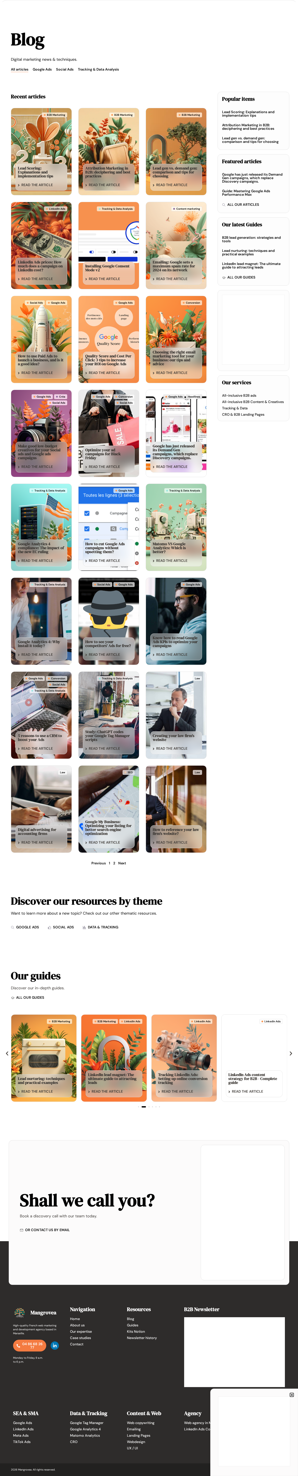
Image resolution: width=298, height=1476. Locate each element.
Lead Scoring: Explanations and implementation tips (248, 114)
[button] (7, 1053)
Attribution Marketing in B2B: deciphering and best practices (248, 127)
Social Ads (65, 69)
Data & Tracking (88, 1413)
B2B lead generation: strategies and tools (251, 239)
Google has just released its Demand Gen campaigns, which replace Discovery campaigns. (252, 178)
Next (122, 863)
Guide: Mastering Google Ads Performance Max (246, 193)
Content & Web (144, 1413)
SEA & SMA (26, 1413)
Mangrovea (43, 1312)
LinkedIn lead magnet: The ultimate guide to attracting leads (251, 265)
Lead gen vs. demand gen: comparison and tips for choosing (250, 140)
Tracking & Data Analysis (98, 69)
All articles (19, 69)
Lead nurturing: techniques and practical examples (248, 252)
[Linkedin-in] (55, 1345)
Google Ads (42, 69)
